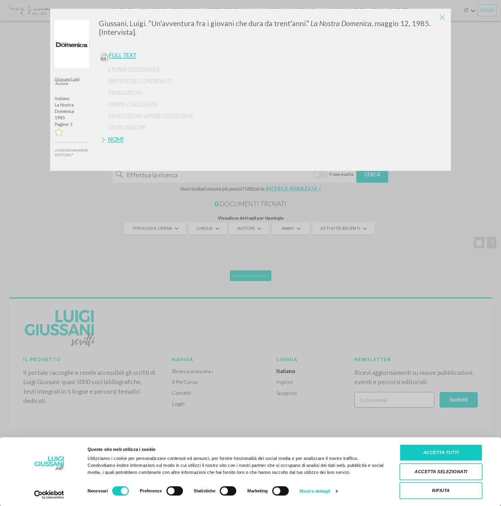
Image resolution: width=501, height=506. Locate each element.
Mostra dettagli (315, 491)
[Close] (442, 17)
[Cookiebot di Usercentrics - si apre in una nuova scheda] (49, 494)
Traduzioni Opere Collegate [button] (150, 115)
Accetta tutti (441, 452)
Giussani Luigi (67, 79)
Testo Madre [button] (127, 127)
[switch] (174, 491)
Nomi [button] (116, 138)
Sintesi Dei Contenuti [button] (140, 80)
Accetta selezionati (441, 471)
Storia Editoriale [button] (134, 69)
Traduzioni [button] (125, 92)
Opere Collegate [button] (133, 104)
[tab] (272, 69)
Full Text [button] (122, 55)
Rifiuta (441, 490)
